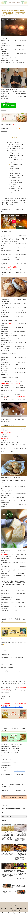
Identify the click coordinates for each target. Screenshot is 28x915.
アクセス (9, 910)
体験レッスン (7, 908)
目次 (11, 138)
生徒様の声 (21, 908)
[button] (25, 430)
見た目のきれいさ (14, 153)
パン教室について (14, 908)
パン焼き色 (24, 808)
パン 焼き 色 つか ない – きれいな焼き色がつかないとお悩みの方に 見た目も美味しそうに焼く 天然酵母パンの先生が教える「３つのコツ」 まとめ (16, 186)
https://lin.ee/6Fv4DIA (19, 771)
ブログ (25, 908)
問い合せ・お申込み (16, 910)
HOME (2, 908)
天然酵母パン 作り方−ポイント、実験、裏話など (11, 808)
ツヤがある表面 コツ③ (16, 173)
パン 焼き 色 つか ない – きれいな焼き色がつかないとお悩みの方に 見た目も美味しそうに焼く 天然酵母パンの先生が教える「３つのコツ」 (15, 146)
